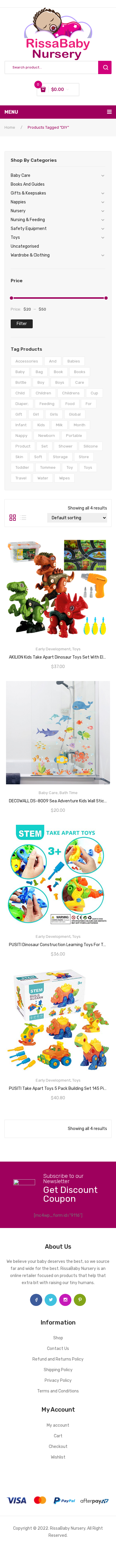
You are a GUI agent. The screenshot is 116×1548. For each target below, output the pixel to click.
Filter (22, 323)
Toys (15, 237)
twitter (51, 1300)
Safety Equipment (29, 228)
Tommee (48, 467)
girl (36, 414)
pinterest (80, 1300)
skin (19, 457)
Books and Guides (28, 184)
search (105, 67)
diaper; (22, 403)
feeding (47, 403)
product (22, 446)
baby (20, 372)
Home (9, 127)
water (42, 478)
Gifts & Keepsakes (28, 193)
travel (20, 478)
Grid (12, 517)
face (36, 1300)
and (53, 361)
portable (74, 435)
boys (59, 382)
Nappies (18, 202)
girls (54, 414)
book (58, 372)
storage (60, 457)
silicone (91, 446)
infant (20, 425)
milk (59, 425)
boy (40, 382)
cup (94, 393)
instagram (65, 1300)
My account (58, 1425)
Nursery (18, 210)
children (43, 393)
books (79, 372)
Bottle (20, 382)
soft (38, 457)
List (23, 517)
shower (66, 446)
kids (41, 425)
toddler (22, 467)
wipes (64, 478)
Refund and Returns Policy (58, 1359)
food (70, 403)
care (79, 382)
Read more (58, 655)
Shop (58, 1337)
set (44, 446)
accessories (26, 361)
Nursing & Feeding (28, 219)
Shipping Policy (58, 1369)
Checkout (58, 1446)
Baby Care (20, 175)
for (89, 403)
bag (39, 372)
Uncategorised (25, 246)
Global (75, 414)
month (79, 425)
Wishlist (58, 1457)
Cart (58, 1435)
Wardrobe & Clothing (30, 255)
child (20, 393)
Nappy (21, 435)
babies (74, 361)
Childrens (71, 393)
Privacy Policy (58, 1380)
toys (88, 467)
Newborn (46, 435)
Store (84, 457)
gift (18, 414)
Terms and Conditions (58, 1391)
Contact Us (58, 1348)
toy (70, 467)
